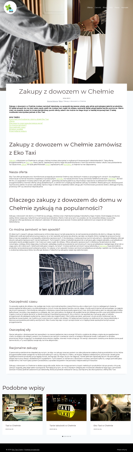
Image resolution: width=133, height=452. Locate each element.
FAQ (111, 7)
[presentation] (22, 407)
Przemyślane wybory (18, 131)
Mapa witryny (122, 450)
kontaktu (67, 164)
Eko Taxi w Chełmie (103, 425)
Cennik (98, 7)
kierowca (103, 246)
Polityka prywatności (32, 450)
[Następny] (127, 414)
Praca (117, 7)
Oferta (90, 7)
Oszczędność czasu (17, 127)
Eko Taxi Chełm (17, 450)
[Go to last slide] (5, 414)
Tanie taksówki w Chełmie (63, 425)
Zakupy (12, 160)
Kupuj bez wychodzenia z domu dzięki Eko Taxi (29, 119)
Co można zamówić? (18, 125)
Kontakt (125, 7)
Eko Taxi (29, 162)
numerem (112, 179)
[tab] (62, 436)
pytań (47, 164)
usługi (23, 164)
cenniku (59, 179)
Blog (105, 7)
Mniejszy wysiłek (16, 129)
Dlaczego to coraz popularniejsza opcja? (26, 123)
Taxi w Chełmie (13, 425)
